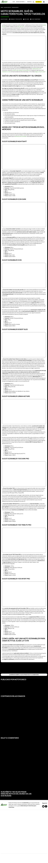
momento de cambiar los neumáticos (21, 70)
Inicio (2, 7)
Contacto (29, 1)
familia (16, 136)
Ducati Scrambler (22, 136)
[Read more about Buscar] (33, 2)
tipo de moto (21, 26)
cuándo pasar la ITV (36, 68)
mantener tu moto (6, 71)
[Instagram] (43, 806)
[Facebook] (46, 806)
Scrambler (12, 19)
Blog (14, 1)
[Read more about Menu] (43, 1)
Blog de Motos (7, 7)
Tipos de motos (15, 7)
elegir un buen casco (40, 71)
